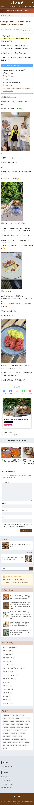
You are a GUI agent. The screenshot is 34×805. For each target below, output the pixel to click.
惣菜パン (15, 742)
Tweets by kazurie (6, 766)
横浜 (4, 745)
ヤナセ (20, 736)
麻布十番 (5, 748)
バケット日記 (7, 651)
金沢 (20, 745)
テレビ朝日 (16, 730)
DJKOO (12, 715)
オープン (28, 721)
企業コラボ (7, 693)
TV (13, 718)
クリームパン (20, 724)
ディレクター (23, 730)
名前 (4, 503)
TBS (9, 718)
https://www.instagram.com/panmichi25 (15, 582)
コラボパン (5, 727)
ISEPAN (9, 435)
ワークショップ (6, 739)
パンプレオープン (9, 679)
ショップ (27, 727)
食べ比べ (25, 745)
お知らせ (7, 686)
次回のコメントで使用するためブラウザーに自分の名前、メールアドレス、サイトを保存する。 (18, 526)
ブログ (6, 682)
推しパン (21, 742)
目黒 (8, 745)
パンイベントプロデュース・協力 (14, 668)
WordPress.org (7, 787)
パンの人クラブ (8, 658)
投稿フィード (6, 780)
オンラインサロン (20, 721)
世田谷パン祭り (15, 739)
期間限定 (27, 742)
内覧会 (4, 742)
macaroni (18, 715)
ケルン (26, 724)
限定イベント (8, 703)
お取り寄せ (5, 721)
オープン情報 (6, 724)
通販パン (6, 700)
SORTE (4, 718)
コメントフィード (7, 784)
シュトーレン (20, 727)
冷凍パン (6, 696)
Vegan (17, 718)
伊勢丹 (15, 435)
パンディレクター (7, 736)
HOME (18, 796)
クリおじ (13, 724)
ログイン (4, 777)
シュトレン (12, 727)
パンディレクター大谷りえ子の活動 (17, 11)
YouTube (23, 718)
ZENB (28, 718)
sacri (24, 715)
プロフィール (4, 7)
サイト (4, 518)
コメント (5, 482)
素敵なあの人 (14, 745)
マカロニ (15, 736)
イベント (12, 721)
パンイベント (13, 432)
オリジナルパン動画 (9, 647)
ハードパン (5, 733)
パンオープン (8, 672)
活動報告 (7, 661)
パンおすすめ (8, 654)
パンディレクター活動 (10, 675)
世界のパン (23, 739)
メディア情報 (8, 689)
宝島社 (9, 742)
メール (5, 511)
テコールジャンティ (7, 730)
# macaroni (6, 715)
